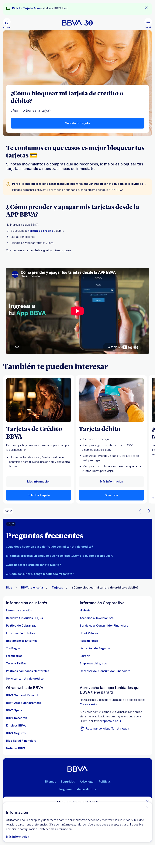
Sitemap (50, 781)
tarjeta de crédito (40, 230)
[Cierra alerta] (146, 7)
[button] (38, 495)
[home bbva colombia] (77, 22)
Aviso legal (87, 781)
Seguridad (68, 781)
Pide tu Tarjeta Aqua (26, 8)
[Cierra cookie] (147, 807)
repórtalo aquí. (111, 721)
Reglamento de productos (77, 789)
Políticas (105, 781)
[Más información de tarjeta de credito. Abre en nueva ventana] (38, 400)
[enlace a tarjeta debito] (111, 400)
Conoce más (88, 704)
